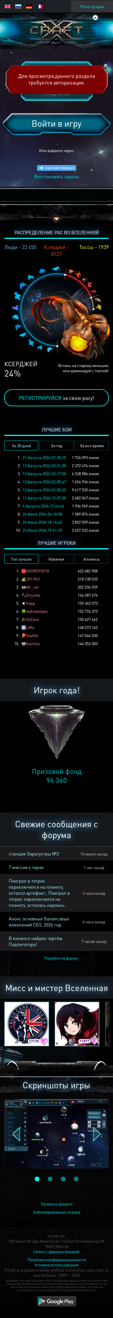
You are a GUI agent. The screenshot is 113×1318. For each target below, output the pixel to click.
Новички (56, 558)
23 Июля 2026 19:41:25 (42, 530)
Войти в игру (56, 123)
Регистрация (92, 6)
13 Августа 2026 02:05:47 (44, 481)
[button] (16, 1134)
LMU (30, 627)
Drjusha (33, 595)
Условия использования (56, 1264)
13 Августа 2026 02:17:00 (44, 473)
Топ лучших (21, 558)
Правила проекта (56, 1203)
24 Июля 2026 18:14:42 (42, 522)
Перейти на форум (61, 958)
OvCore (32, 619)
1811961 (33, 578)
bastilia (32, 643)
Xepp (30, 603)
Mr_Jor (32, 586)
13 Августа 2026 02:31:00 (44, 465)
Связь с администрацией (56, 1251)
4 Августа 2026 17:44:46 (43, 505)
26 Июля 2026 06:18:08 (42, 513)
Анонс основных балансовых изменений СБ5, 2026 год (39, 922)
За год (56, 445)
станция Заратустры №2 (34, 854)
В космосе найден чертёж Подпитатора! (35, 941)
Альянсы (91, 558)
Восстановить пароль (56, 176)
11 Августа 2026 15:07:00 (44, 497)
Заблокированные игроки (56, 1211)
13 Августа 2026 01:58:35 (44, 489)
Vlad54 (32, 635)
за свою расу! (56, 397)
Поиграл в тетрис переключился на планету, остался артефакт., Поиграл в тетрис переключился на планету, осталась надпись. (39, 893)
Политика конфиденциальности (57, 1259)
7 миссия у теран (26, 867)
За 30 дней (21, 445)
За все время (92, 445)
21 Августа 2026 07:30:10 (44, 457)
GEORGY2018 (37, 570)
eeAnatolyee (37, 611)
